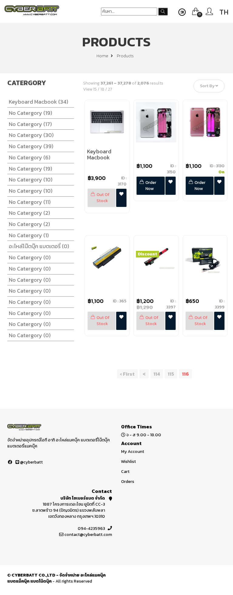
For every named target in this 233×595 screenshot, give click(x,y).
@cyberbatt (31, 462)
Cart (125, 471)
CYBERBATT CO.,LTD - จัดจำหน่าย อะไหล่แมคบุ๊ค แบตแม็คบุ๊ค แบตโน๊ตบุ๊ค (56, 578)
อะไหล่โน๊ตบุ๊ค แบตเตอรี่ (39, 246)
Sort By (207, 86)
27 (110, 89)
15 (95, 89)
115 (171, 373)
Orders (127, 481)
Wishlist (128, 461)
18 (102, 89)
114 (157, 373)
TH (223, 12)
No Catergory (30, 113)
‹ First (127, 373)
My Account (132, 451)
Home (102, 56)
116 (185, 373)
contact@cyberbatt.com (88, 534)
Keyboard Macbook (38, 102)
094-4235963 (91, 528)
